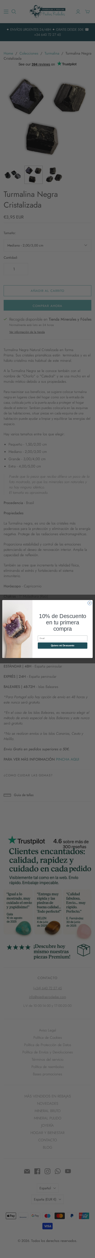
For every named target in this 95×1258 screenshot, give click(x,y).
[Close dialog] (90, 603)
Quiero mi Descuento (62, 645)
